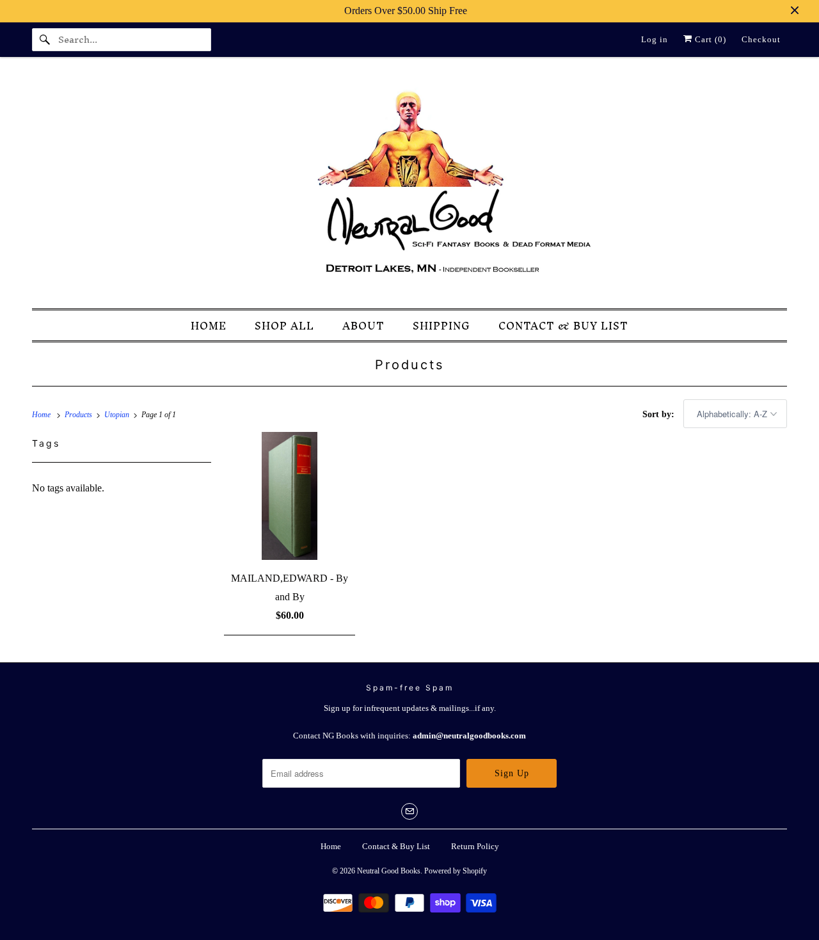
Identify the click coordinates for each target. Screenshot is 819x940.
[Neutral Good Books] (409, 186)
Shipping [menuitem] (441, 326)
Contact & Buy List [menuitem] (563, 326)
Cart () (709, 39)
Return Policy (475, 846)
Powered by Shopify (455, 870)
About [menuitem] (363, 326)
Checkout (761, 39)
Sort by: (659, 414)
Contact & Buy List (396, 846)
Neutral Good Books (388, 870)
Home (331, 846)
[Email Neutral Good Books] (409, 811)
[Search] (45, 39)
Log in (654, 39)
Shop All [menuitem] (284, 326)
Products (409, 364)
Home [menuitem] (209, 326)
